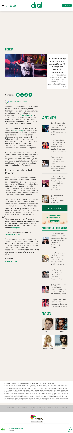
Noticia (9, 49)
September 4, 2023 (12, 234)
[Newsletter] (14, 5)
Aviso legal (33, 407)
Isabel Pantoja (18, 130)
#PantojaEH (15, 228)
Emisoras (24, 407)
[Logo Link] (36, 4)
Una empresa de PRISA (36, 417)
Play (69, 429)
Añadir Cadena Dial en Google (18, 101)
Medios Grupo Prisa (36, 421)
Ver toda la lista (54, 208)
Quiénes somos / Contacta (12, 407)
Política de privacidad (53, 407)
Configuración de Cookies (40, 409)
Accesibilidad (42, 407)
